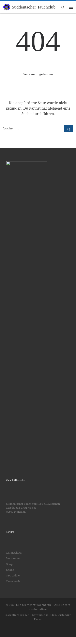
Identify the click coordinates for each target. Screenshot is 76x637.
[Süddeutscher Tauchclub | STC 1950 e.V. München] (6, 6)
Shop (9, 564)
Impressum (13, 558)
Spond (10, 570)
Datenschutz (14, 552)
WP (27, 614)
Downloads (13, 581)
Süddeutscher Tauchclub (33, 605)
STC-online (13, 575)
